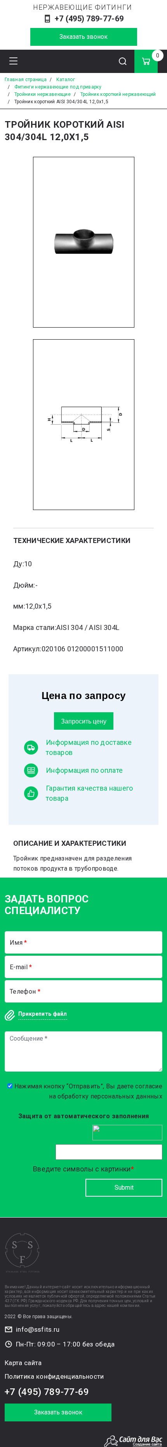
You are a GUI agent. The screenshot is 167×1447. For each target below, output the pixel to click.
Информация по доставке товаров (89, 747)
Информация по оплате (84, 770)
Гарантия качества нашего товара (89, 793)
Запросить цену (83, 721)
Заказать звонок (83, 36)
